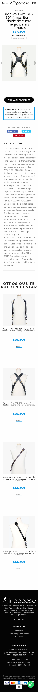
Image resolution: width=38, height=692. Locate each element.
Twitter (26, 131)
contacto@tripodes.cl (20, 649)
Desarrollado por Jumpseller (23, 678)
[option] (19, 63)
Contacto (19, 630)
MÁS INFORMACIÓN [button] (18, 38)
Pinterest (19, 135)
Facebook (12, 131)
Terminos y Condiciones (19, 633)
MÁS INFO (19, 346)
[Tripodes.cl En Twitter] (19, 619)
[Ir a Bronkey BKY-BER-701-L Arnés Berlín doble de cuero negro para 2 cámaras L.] (19, 310)
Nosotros (19, 637)
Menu (5, 3)
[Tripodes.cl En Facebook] (15, 619)
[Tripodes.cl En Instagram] (23, 619)
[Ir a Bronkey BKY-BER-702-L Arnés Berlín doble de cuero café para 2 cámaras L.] (19, 384)
